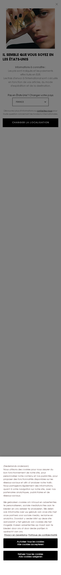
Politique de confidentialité (42, 535)
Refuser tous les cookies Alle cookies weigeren (30, 555)
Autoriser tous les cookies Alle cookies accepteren (30, 543)
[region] (30, 516)
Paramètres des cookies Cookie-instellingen (30, 567)
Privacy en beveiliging (15, 535)
